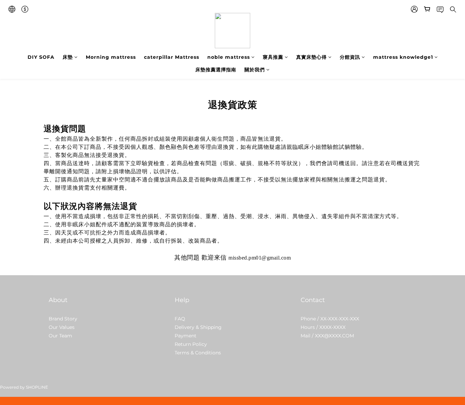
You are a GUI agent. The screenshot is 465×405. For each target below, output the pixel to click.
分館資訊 (350, 57)
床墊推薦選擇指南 (215, 70)
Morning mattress (111, 57)
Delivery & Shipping (198, 327)
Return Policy (191, 344)
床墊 (68, 57)
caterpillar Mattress (171, 57)
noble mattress (228, 57)
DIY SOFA (41, 57)
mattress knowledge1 (403, 57)
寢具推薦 (273, 57)
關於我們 (254, 70)
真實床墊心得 (311, 57)
